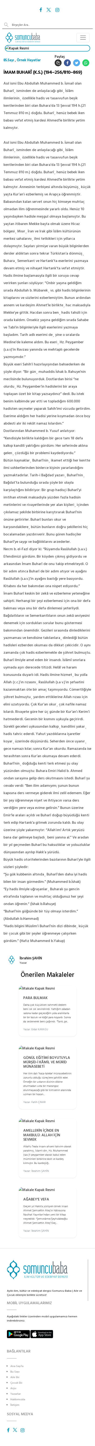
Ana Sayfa (17, 1366)
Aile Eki (14, 1377)
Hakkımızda (17, 1399)
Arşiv (13, 1388)
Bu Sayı (15, 1372)
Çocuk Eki (16, 1383)
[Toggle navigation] (83, 37)
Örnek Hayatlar (29, 60)
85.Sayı (8, 60)
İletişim (14, 1405)
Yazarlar (15, 1394)
